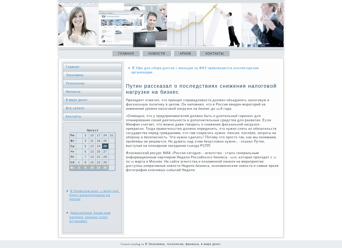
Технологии (75, 83)
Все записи (75, 108)
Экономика (75, 75)
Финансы (73, 92)
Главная (126, 53)
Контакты (215, 53)
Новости (156, 53)
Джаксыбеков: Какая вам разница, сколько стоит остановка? (89, 217)
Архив (185, 53)
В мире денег (77, 100)
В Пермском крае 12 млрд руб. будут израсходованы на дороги (94, 195)
